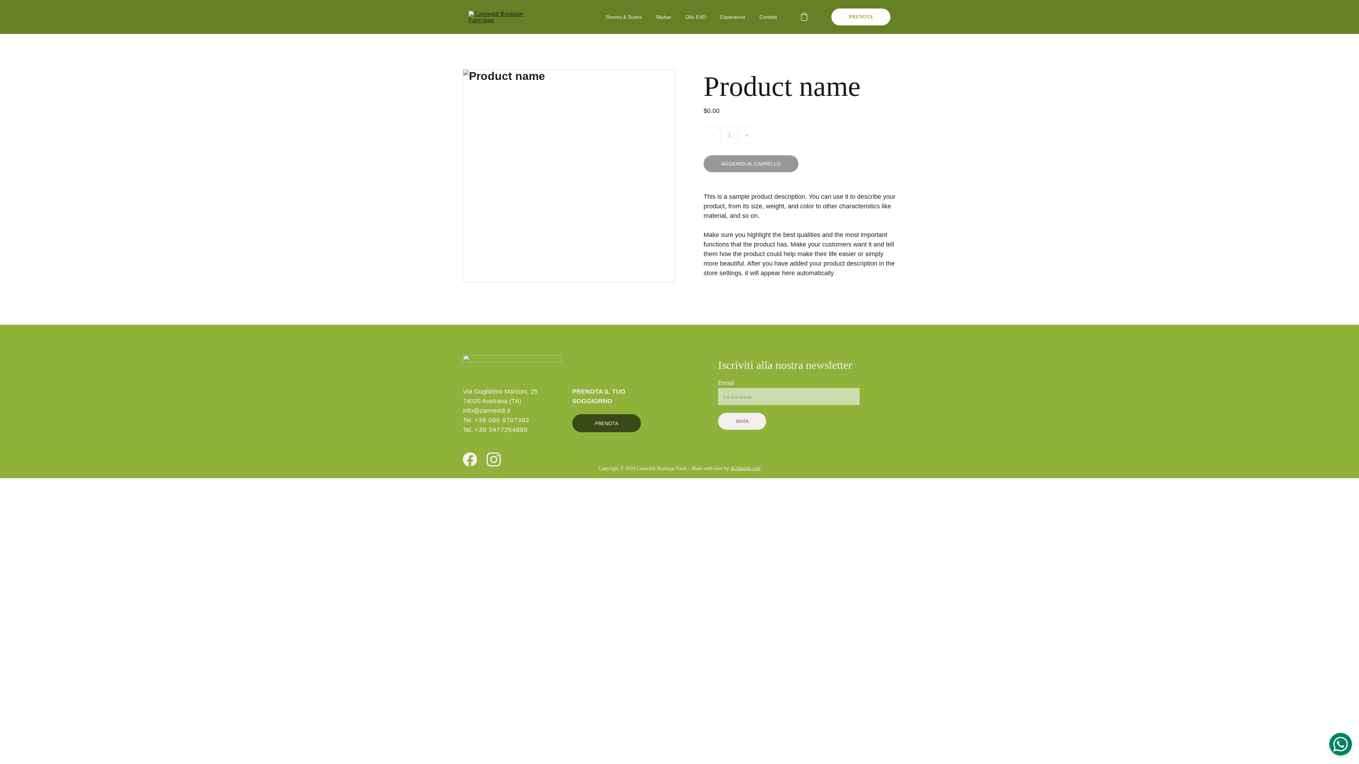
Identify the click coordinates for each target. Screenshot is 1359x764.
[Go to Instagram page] (494, 459)
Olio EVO (696, 17)
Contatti (768, 17)
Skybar (663, 17)
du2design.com (745, 468)
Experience (732, 17)
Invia (742, 421)
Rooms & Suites (624, 17)
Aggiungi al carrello (751, 164)
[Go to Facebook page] (470, 459)
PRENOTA (861, 16)
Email (726, 383)
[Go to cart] (804, 17)
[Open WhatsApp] (1340, 744)
